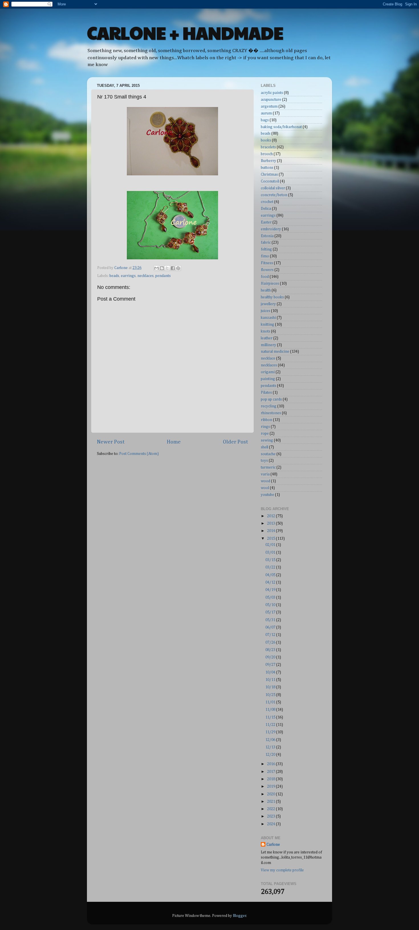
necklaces (145, 276)
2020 (271, 794)
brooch (267, 154)
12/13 (270, 747)
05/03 (270, 598)
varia (265, 474)
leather (266, 338)
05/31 (270, 620)
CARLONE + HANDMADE (185, 32)
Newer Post (111, 442)
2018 (271, 779)
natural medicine (275, 352)
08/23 (270, 650)
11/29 (270, 732)
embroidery (271, 229)
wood (265, 481)
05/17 (270, 612)
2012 (271, 516)
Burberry (268, 161)
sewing (267, 440)
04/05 (270, 575)
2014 (271, 531)
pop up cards (271, 399)
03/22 (270, 567)
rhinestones (271, 413)
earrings (128, 276)
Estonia (267, 236)
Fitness (267, 263)
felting (266, 249)
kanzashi (268, 318)
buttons (267, 168)
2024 (271, 824)
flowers (267, 270)
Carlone (273, 845)
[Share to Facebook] (173, 268)
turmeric (268, 467)
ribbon (266, 420)
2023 (271, 816)
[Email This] (156, 268)
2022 (271, 809)
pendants (163, 276)
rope (265, 434)
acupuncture (271, 100)
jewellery (268, 304)
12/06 (270, 740)
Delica (266, 209)
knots (265, 331)
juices (265, 311)
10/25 (270, 695)
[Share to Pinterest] (178, 268)
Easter (266, 222)
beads (114, 276)
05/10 (270, 605)
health (266, 290)
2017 (271, 772)
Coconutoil (270, 181)
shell (264, 447)
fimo (265, 256)
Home (174, 442)
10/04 (270, 672)
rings (265, 427)
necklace (268, 358)
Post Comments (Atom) (139, 454)
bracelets (268, 147)
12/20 (270, 755)
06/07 (270, 627)
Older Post (235, 442)
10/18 (270, 687)
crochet (267, 202)
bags (265, 120)
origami (268, 372)
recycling (268, 406)
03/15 (270, 560)
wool (265, 488)
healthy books (272, 297)
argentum (269, 106)
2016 (271, 764)
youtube (267, 495)
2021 (271, 802)
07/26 (270, 642)
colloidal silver (273, 188)
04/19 (270, 590)
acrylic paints (272, 93)
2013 (271, 523)
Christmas (269, 174)
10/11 (270, 680)
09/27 (270, 665)
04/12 (270, 582)
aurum (266, 113)
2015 (271, 539)
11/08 (270, 710)
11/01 (270, 702)
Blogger (239, 916)
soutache (268, 454)
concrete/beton (274, 195)
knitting (267, 325)
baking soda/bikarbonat (281, 127)
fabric (266, 243)
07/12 (270, 635)
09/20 (270, 657)
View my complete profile (282, 870)
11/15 (270, 717)
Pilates (266, 393)
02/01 (270, 545)
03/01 (270, 553)
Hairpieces (270, 284)
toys (264, 461)
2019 (271, 787)
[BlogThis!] (162, 268)
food (265, 277)
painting (268, 379)
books (266, 140)
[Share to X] (167, 268)
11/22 (270, 725)
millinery (268, 345)
